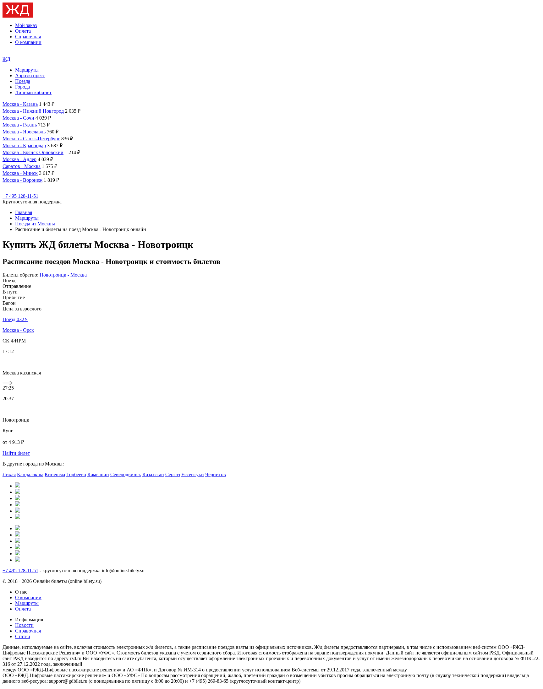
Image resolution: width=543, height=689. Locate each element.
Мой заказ (26, 25)
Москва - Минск (20, 173)
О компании (28, 42)
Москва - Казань (20, 104)
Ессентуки (192, 474)
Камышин (98, 474)
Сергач (172, 474)
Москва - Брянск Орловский (33, 152)
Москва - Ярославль (24, 131)
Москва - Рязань (20, 124)
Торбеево (76, 474)
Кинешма (55, 474)
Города (22, 86)
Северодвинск (125, 474)
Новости (24, 625)
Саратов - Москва (22, 166)
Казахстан (153, 474)
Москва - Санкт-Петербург (31, 138)
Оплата (23, 31)
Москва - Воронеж (22, 180)
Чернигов (215, 474)
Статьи (22, 636)
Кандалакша (30, 474)
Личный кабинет (33, 92)
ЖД (6, 59)
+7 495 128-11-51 (20, 196)
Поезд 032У (15, 319)
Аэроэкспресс (30, 75)
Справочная (28, 36)
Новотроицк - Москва (63, 274)
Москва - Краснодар (24, 145)
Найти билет (16, 453)
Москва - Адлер (19, 159)
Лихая (9, 474)
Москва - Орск (18, 330)
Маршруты (27, 70)
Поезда (22, 81)
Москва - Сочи (18, 118)
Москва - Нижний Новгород (33, 111)
